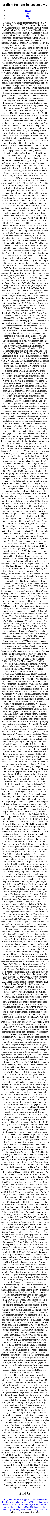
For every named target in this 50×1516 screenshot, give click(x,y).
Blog (28, 15)
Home (28, 10)
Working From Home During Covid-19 (29, 1509)
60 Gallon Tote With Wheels (24, 1502)
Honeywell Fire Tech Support (16, 1499)
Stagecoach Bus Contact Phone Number (25, 1503)
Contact (27, 18)
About (28, 13)
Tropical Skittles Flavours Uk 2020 (17, 1507)
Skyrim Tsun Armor (37, 1504)
